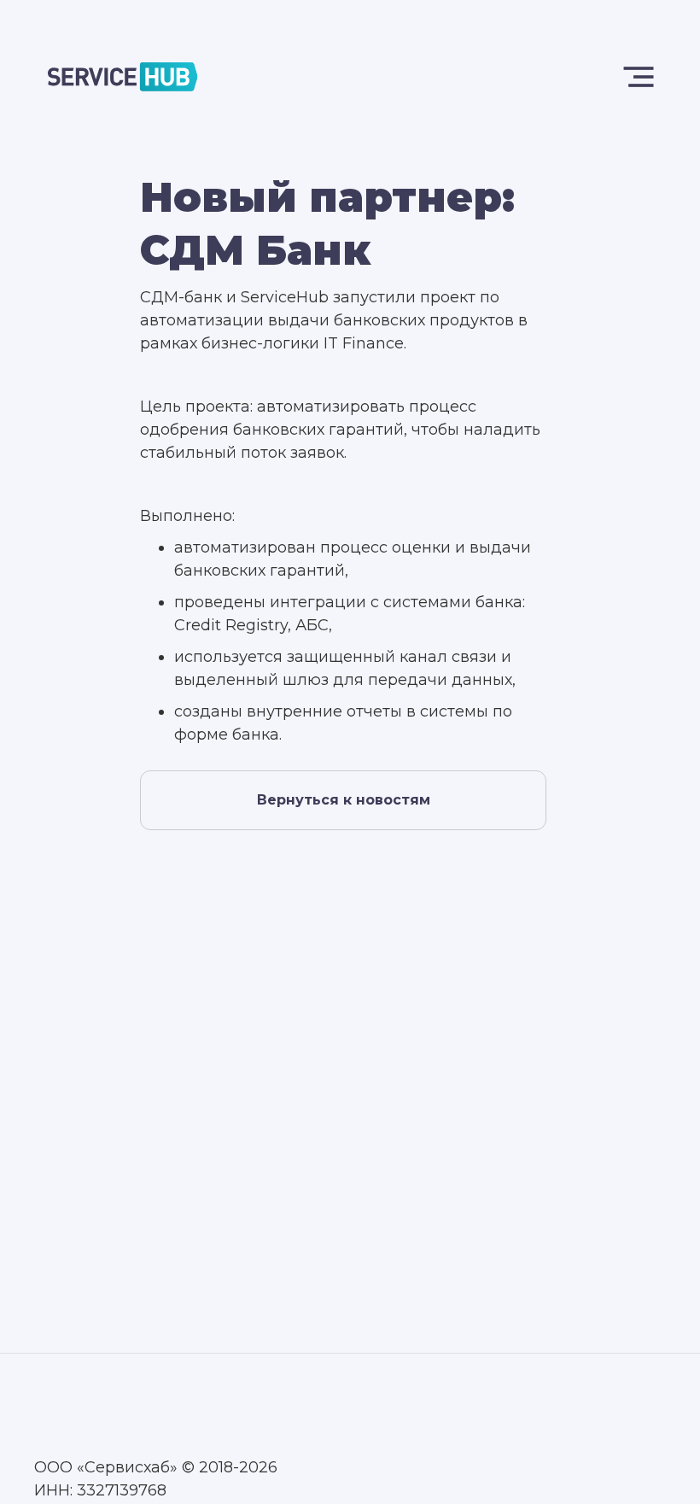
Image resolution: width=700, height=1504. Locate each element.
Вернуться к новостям (343, 800)
